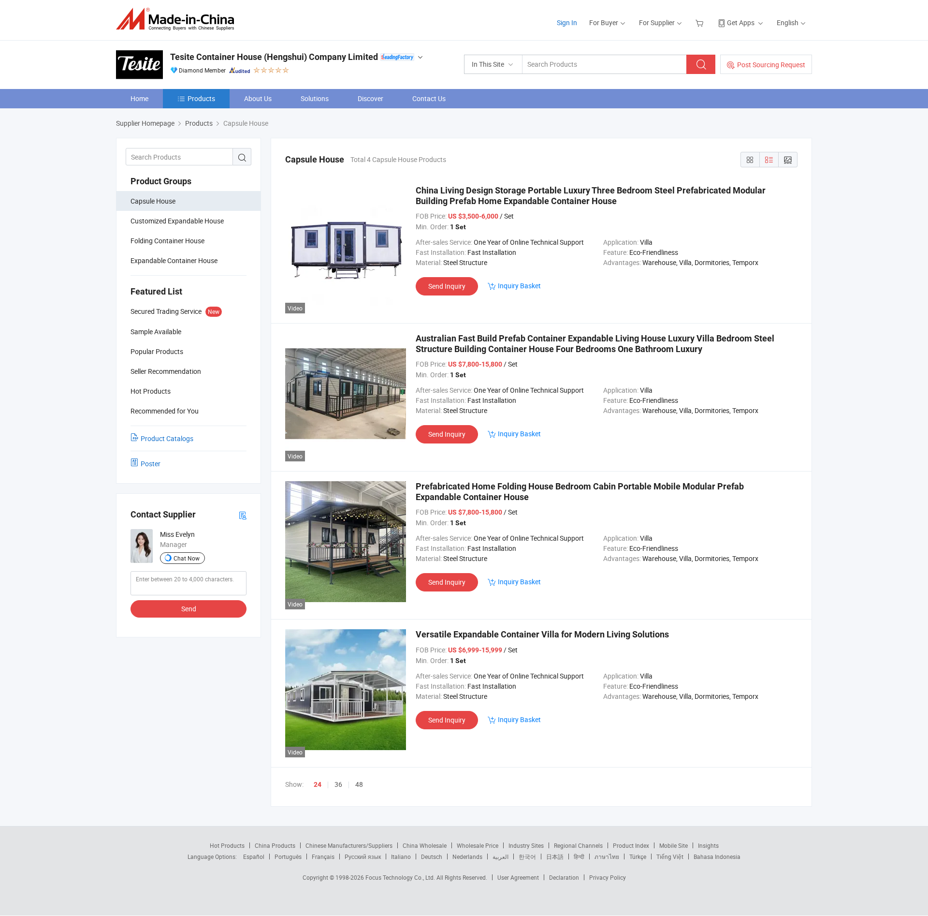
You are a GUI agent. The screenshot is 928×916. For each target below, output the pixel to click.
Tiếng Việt (669, 856)
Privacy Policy (607, 877)
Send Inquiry (446, 286)
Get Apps (740, 22)
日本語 (555, 856)
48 (359, 784)
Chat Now (187, 558)
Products (201, 98)
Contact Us (429, 98)
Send (188, 608)
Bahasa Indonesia (717, 856)
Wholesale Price (477, 845)
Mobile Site (673, 845)
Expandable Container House (174, 260)
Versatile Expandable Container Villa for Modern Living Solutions (542, 634)
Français (323, 856)
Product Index (631, 845)
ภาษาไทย (606, 856)
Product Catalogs (167, 438)
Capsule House (152, 201)
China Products (275, 845)
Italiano (401, 856)
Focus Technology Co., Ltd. (400, 877)
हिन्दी (579, 856)
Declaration (564, 877)
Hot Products (227, 845)
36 (338, 784)
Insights (708, 845)
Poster (150, 463)
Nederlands (467, 856)
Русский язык (363, 856)
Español (253, 856)
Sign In (567, 22)
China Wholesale (425, 845)
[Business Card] (242, 514)
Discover (370, 98)
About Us (258, 98)
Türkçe (637, 856)
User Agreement (518, 877)
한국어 (527, 856)
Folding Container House (167, 240)
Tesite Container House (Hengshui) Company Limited (274, 57)
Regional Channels (578, 845)
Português (288, 856)
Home (139, 98)
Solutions (315, 98)
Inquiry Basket (519, 285)
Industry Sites (526, 845)
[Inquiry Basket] (701, 22)
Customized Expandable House (177, 220)
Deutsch (431, 856)
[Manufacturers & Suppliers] (178, 19)
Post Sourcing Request (771, 64)
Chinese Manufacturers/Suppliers (348, 845)
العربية (500, 856)
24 (317, 784)
